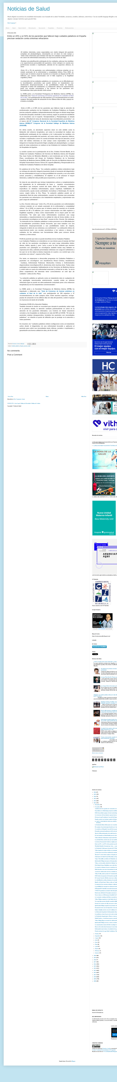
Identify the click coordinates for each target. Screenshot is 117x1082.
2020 (95, 955)
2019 (95, 957)
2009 (95, 979)
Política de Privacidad (26, 403)
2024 (95, 796)
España (21, 346)
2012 (95, 972)
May (96, 944)
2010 (95, 977)
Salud (14, 28)
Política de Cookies (35, 403)
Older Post (83, 396)
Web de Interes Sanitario (97, 753)
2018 (95, 960)
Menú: (8, 28)
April (96, 946)
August (97, 938)
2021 (95, 803)
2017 (95, 962)
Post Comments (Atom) (19, 399)
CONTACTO (10, 403)
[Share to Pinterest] (35, 344)
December (97, 804)
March (96, 948)
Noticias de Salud (28, 9)
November (97, 807)
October (97, 933)
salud (29, 346)
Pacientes (59, 28)
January (97, 953)
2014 (95, 968)
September (97, 936)
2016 (95, 964)
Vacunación (42, 28)
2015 (95, 966)
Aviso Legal (17, 403)
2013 (95, 970)
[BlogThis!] (30, 344)
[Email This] (28, 344)
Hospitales (51, 28)
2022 (95, 800)
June (96, 942)
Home (47, 396)
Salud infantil (22, 28)
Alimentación (32, 28)
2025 (95, 794)
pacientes (26, 346)
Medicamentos (69, 28)
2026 (95, 792)
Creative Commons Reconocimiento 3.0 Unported (103, 1050)
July (96, 940)
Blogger (73, 1061)
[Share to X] (32, 344)
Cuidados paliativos (15, 346)
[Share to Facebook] (33, 344)
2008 (95, 981)
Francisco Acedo (106, 1048)
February (97, 950)
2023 (95, 798)
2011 (95, 974)
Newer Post (10, 396)
